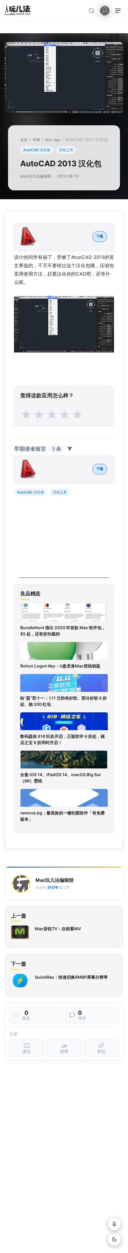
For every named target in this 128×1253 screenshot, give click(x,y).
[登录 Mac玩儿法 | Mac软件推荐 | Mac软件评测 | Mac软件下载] (104, 10)
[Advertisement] (64, 541)
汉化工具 (66, 150)
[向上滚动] (114, 1223)
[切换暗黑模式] (114, 1239)
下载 (99, 236)
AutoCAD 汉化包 (36, 150)
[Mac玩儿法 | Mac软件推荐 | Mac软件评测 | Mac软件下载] (19, 11)
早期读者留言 (43, 449)
